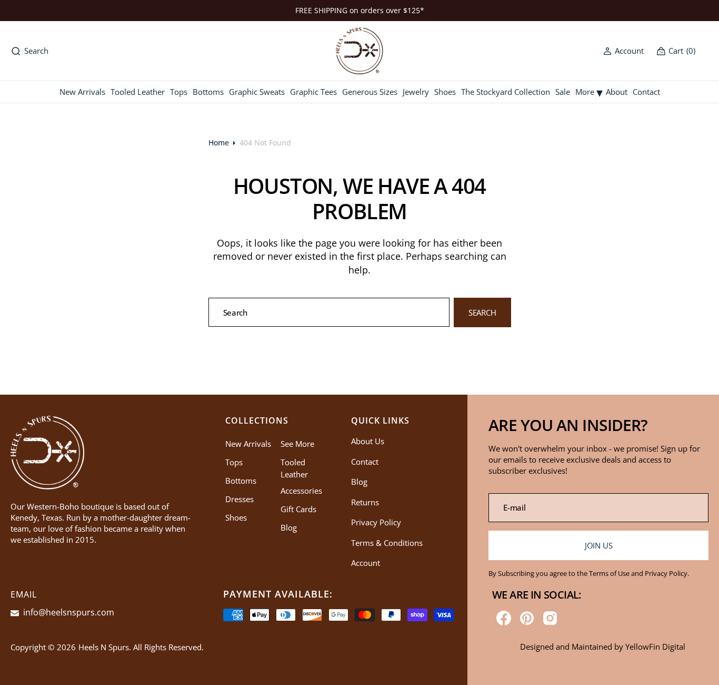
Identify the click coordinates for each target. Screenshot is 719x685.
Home (218, 143)
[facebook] (503, 618)
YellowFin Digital (655, 646)
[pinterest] (526, 618)
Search (482, 312)
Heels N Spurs (103, 647)
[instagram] (550, 618)
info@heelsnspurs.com (67, 612)
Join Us (599, 545)
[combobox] (329, 312)
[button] (623, 50)
